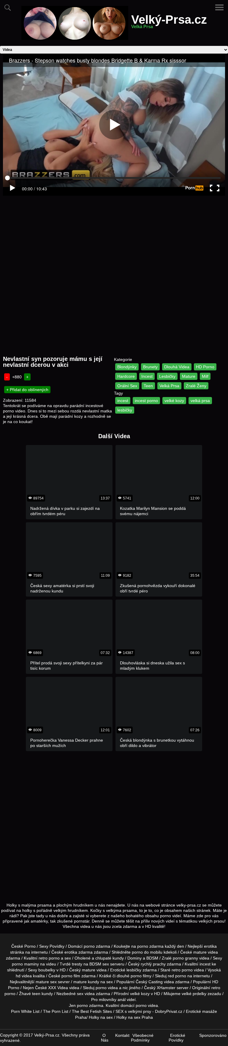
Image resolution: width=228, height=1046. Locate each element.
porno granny (185, 958)
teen (36, 993)
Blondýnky (127, 366)
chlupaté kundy (109, 958)
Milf (205, 376)
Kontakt (122, 1035)
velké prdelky (194, 993)
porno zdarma (150, 946)
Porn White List (25, 1011)
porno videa (107, 987)
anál (122, 999)
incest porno (146, 400)
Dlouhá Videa (176, 366)
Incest (147, 376)
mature (200, 952)
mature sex (46, 981)
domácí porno (134, 1005)
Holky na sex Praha (134, 1017)
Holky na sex (101, 1017)
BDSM (152, 958)
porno (89, 946)
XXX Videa (58, 987)
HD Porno (205, 366)
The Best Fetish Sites (92, 1011)
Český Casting (149, 981)
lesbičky (124, 410)
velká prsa (200, 400)
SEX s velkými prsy (133, 1011)
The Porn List (55, 1011)
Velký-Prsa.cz (169, 23)
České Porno (23, 946)
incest (122, 400)
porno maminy (25, 964)
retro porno (49, 958)
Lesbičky (167, 376)
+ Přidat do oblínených (27, 389)
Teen (148, 385)
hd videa (24, 975)
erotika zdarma (78, 952)
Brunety (150, 366)
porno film (70, 975)
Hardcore (126, 376)
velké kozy (174, 400)
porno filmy (141, 975)
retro (215, 987)
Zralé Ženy (196, 385)
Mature (188, 376)
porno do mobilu (147, 952)
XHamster (166, 987)
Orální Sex (127, 385)
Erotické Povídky (177, 1037)
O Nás (104, 1037)
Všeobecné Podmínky (142, 1037)
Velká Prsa (169, 385)
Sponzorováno (213, 1035)
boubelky (46, 970)
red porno (177, 975)
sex (80, 993)
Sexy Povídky (51, 946)
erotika (210, 946)
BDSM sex (99, 964)
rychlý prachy (153, 964)
